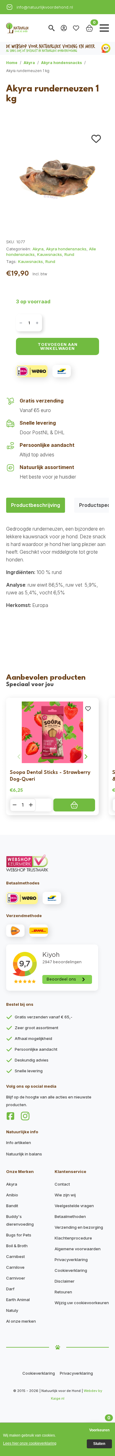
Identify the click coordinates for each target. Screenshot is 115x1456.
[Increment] (37, 322)
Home (11, 62)
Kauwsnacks (49, 254)
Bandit (12, 1205)
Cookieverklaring (71, 1270)
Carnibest (15, 1256)
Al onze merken (21, 1321)
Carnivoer (15, 1278)
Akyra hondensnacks (61, 62)
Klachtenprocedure (73, 1238)
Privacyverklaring (71, 1259)
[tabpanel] (57, 579)
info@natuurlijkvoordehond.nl (45, 7)
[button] (96, 138)
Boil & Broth (17, 1245)
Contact (62, 1184)
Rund (69, 254)
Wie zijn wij (65, 1194)
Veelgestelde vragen (74, 1205)
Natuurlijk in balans (24, 1153)
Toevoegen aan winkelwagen (58, 346)
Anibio (12, 1194)
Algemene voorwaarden (78, 1248)
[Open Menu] (104, 28)
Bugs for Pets (18, 1234)
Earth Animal (18, 1299)
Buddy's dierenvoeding (20, 1220)
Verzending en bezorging (79, 1227)
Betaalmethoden (70, 1216)
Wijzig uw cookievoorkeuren (82, 1302)
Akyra (29, 62)
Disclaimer (65, 1281)
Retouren (63, 1291)
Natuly (12, 1310)
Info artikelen (18, 1142)
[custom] (10, 1116)
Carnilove (15, 1267)
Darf (10, 1288)
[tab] (35, 505)
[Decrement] (20, 322)
